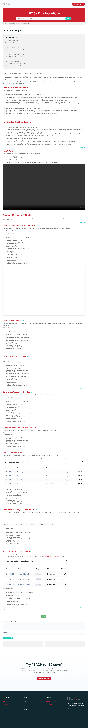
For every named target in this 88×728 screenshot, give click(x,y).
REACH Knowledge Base (8, 23)
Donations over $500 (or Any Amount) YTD (18, 63)
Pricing (61, 4)
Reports (17, 23)
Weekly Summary (79, 645)
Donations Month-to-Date (14, 52)
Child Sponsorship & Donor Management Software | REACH (32, 4)
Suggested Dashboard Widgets (14, 47)
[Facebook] (68, 712)
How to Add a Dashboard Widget (14, 43)
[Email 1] (74, 712)
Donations (16, 609)
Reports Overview (8, 645)
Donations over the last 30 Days (16, 54)
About (56, 4)
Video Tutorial (11, 45)
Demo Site (48, 701)
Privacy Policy (70, 724)
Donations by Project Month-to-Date (17, 56)
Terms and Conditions (80, 724)
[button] (78, 4)
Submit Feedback (8, 637)
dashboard (8, 609)
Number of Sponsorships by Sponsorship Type (19, 59)
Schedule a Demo (7, 701)
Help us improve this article (9, 621)
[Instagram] (71, 712)
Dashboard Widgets (24, 23)
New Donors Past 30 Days (14, 61)
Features (51, 4)
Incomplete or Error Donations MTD (16, 65)
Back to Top (82, 118)
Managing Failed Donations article (52, 556)
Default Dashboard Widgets (13, 40)
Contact (67, 4)
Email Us (5, 704)
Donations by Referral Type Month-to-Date (18, 49)
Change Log (9, 93)
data (13, 609)
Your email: (5, 632)
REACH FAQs (49, 704)
